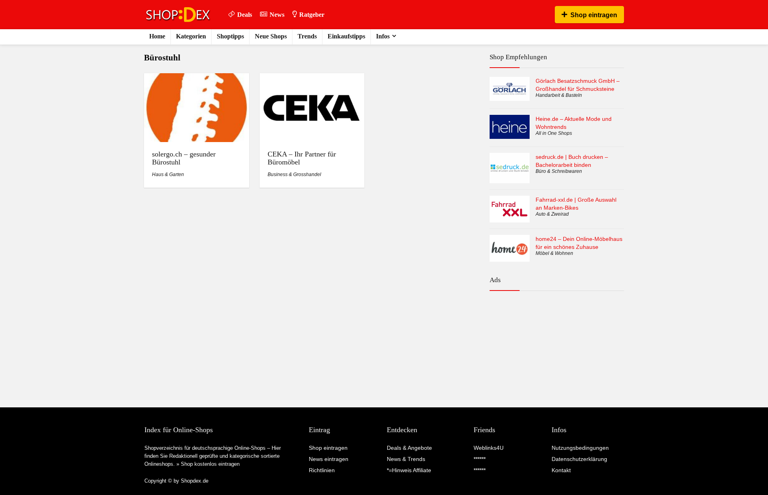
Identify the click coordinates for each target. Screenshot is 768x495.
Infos (383, 36)
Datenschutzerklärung (579, 459)
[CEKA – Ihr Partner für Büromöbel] (312, 78)
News (277, 14)
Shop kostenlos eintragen (210, 464)
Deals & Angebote (409, 448)
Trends (307, 36)
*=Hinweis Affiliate (409, 470)
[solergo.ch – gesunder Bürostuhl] (196, 78)
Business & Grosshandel (294, 174)
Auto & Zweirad (552, 214)
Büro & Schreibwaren (559, 171)
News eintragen (328, 459)
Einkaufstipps (346, 36)
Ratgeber (311, 14)
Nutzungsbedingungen (580, 448)
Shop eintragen (593, 15)
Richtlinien (322, 470)
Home (157, 36)
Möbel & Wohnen (554, 253)
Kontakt (561, 470)
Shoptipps (230, 36)
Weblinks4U (489, 448)
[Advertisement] (557, 332)
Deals (244, 14)
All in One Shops (554, 133)
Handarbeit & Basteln (559, 95)
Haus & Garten (168, 174)
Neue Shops (271, 36)
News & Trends (406, 459)
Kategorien (191, 36)
